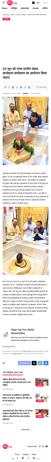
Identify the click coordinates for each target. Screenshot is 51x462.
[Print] (29, 87)
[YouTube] (46, 446)
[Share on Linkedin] (21, 87)
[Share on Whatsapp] (17, 87)
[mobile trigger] (5, 2)
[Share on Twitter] (13, 87)
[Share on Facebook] (9, 87)
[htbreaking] (12, 2)
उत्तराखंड (6, 19)
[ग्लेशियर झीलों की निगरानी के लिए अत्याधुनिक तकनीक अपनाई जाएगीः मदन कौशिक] (41, 382)
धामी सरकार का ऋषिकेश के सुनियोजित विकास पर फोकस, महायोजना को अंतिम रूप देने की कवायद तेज (17, 398)
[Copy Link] (25, 87)
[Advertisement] (25, 43)
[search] (33, 3)
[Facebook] (40, 446)
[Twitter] (43, 446)
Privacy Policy (17, 353)
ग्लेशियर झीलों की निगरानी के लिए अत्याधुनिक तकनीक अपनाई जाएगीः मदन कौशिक (17, 382)
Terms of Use (27, 351)
